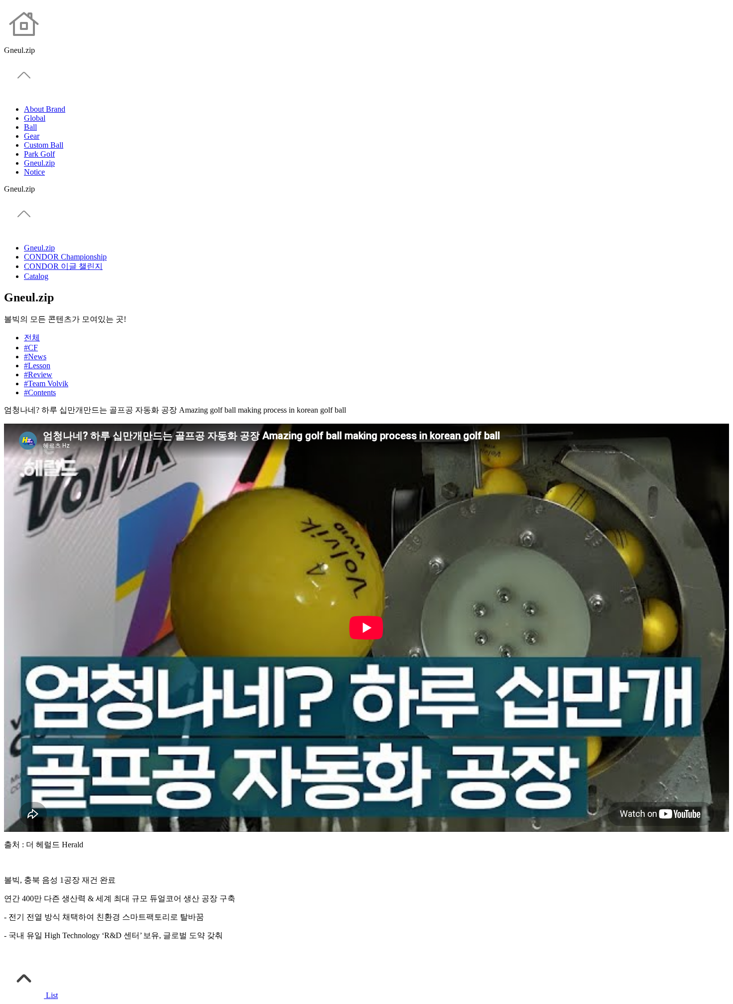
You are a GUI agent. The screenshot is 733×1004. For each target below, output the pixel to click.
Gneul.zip (39, 163)
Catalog (36, 276)
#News (35, 356)
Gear (31, 136)
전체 (32, 337)
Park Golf (39, 154)
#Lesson (37, 365)
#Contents (40, 392)
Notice (34, 172)
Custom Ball (43, 145)
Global (34, 118)
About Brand (44, 109)
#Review (38, 374)
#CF (31, 347)
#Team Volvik (46, 383)
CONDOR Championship (65, 256)
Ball (30, 127)
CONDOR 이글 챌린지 (63, 266)
